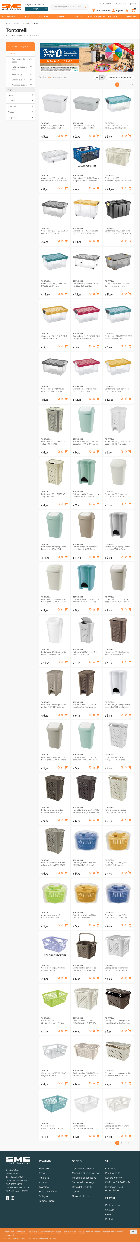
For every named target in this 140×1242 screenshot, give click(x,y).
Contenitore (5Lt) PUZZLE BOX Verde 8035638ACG (118, 337)
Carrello (109, 1209)
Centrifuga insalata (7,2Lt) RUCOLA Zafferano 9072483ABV (84, 916)
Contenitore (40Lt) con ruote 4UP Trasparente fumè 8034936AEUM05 (117, 284)
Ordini (108, 1214)
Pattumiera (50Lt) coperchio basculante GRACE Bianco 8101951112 (53, 653)
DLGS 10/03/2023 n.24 (117, 1182)
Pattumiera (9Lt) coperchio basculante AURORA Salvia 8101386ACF (85, 758)
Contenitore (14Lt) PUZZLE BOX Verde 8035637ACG (116, 126)
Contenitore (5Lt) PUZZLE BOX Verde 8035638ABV (54, 337)
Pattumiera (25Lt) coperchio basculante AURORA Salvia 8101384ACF (85, 442)
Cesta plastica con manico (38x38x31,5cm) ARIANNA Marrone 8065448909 (84, 969)
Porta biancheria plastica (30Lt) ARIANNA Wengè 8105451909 (86, 811)
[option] (86, 57)
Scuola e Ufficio (96, 16)
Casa (26, 16)
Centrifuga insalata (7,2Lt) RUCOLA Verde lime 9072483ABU (52, 916)
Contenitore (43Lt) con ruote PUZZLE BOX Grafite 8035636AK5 (85, 284)
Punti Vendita (112, 1173)
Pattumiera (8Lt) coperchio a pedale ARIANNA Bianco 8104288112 (117, 442)
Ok (133, 1231)
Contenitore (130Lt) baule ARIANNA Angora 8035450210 (118, 179)
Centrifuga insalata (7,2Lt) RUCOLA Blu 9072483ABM (84, 863)
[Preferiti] (128, 10)
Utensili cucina (21, 80)
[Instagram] (12, 1198)
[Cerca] (85, 6)
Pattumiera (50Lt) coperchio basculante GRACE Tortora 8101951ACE (85, 547)
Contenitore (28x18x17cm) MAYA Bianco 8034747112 (52, 126)
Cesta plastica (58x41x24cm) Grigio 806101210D (53, 1074)
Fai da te (43, 16)
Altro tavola (21, 74)
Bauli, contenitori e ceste (21, 60)
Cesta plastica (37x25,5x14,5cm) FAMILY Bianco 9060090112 (84, 1127)
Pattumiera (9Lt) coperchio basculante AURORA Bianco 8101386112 (117, 495)
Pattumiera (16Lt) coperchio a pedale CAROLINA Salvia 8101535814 (86, 495)
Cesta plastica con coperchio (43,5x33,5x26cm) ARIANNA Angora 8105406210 (117, 1074)
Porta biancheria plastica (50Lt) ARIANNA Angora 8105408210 (115, 811)
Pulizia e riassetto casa (21, 68)
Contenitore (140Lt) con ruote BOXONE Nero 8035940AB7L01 (118, 232)
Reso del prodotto (82, 1187)
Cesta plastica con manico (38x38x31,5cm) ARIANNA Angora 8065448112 (116, 969)
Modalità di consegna (84, 1177)
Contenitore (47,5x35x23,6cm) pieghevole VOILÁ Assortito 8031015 (86, 179)
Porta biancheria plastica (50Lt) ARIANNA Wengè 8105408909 (52, 811)
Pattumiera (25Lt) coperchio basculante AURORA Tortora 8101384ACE (117, 600)
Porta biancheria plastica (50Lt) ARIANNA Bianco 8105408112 (115, 758)
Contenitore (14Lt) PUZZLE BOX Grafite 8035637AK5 (52, 390)
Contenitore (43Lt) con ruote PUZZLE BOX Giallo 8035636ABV (117, 390)
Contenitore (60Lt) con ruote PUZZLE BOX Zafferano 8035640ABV (85, 232)
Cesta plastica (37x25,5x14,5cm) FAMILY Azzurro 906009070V (52, 1127)
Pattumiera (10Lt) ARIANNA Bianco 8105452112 (85, 653)
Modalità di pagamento (85, 1173)
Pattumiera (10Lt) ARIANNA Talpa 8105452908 (53, 442)
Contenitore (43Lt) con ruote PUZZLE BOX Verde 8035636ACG (53, 284)
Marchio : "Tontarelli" (20, 23)
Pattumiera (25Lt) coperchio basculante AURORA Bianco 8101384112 (53, 600)
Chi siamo (110, 1168)
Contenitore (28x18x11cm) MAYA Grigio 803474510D (84, 126)
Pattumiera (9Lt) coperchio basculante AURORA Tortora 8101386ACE (53, 758)
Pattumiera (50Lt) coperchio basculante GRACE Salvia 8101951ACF (53, 547)
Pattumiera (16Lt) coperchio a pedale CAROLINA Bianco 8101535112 (117, 705)
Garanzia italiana (81, 1196)
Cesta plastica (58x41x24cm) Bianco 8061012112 (117, 1127)
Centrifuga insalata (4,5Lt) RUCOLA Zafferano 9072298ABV (116, 863)
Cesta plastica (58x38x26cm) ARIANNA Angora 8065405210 (86, 1074)
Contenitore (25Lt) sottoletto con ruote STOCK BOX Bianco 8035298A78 (54, 179)
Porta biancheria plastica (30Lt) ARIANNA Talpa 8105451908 (54, 863)
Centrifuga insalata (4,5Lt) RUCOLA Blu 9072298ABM (116, 916)
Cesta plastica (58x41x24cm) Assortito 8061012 (53, 969)
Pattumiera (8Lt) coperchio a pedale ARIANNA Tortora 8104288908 (53, 705)
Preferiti (109, 1219)
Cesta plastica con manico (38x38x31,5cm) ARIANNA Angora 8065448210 (84, 1021)
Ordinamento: (119, 77)
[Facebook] (7, 1198)
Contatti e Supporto (126, 3)
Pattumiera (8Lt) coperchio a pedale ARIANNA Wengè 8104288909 (85, 705)
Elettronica (8, 16)
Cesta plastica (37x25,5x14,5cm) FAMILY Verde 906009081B (52, 1021)
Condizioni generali (83, 1168)
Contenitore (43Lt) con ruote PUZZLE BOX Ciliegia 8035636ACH (85, 390)
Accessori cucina (21, 85)
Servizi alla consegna (84, 1182)
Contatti (76, 1191)
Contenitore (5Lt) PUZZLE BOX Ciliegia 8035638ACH (86, 337)
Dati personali (113, 1205)
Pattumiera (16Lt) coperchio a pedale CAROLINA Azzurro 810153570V (86, 600)
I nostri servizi (104, 3)
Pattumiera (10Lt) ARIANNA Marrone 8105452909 (117, 653)
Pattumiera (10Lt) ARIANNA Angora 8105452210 (53, 495)
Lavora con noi (113, 1177)
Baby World (114, 16)
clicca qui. (53, 1238)
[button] (66, 136)
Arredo (61, 16)
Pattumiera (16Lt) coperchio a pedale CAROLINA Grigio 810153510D (117, 547)
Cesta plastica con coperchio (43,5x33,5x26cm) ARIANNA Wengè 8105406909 (117, 1021)
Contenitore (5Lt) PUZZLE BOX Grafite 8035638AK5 (54, 232)
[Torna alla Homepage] (7, 23)
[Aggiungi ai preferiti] (62, 136)
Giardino (78, 16)
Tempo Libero (131, 16)
